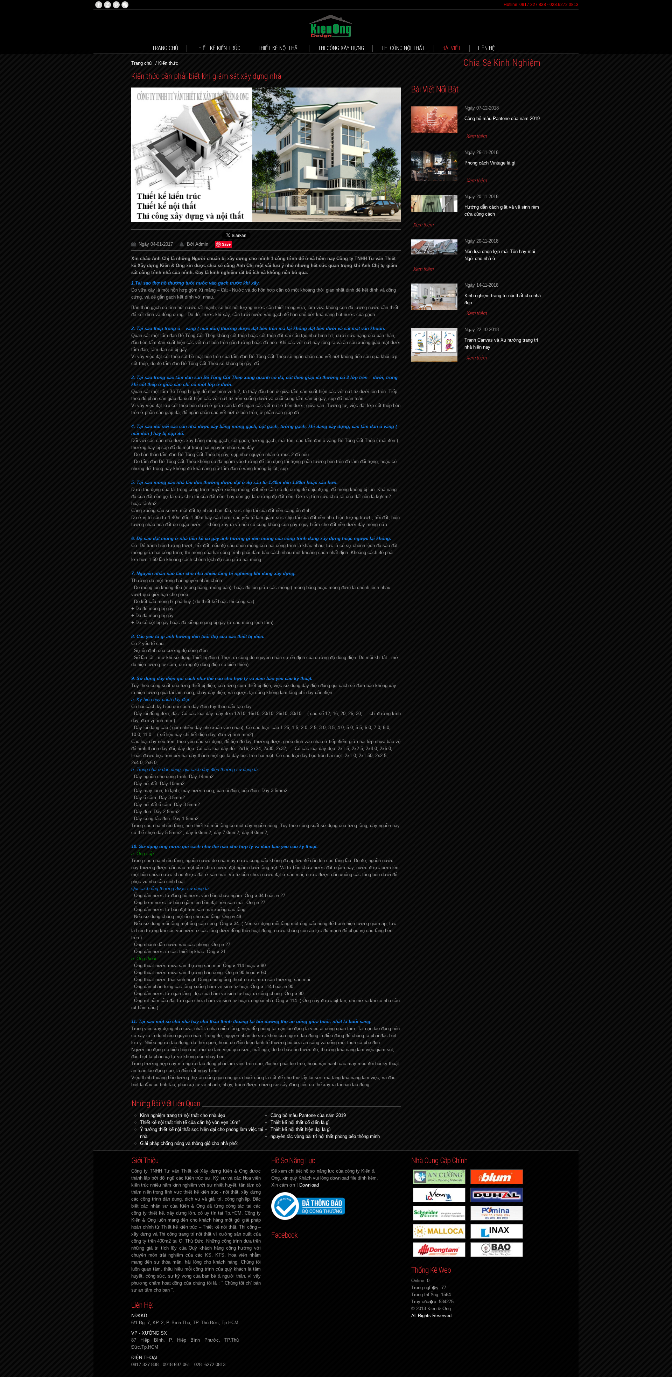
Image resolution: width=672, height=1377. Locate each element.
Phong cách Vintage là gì (490, 163)
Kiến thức (168, 63)
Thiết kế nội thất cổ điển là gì (300, 1122)
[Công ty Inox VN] (497, 1249)
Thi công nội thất (403, 48)
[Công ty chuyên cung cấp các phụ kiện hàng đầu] (497, 1176)
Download (309, 1185)
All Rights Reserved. (432, 1315)
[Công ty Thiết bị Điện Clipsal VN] (439, 1212)
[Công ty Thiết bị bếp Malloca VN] (439, 1230)
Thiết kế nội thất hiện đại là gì (301, 1129)
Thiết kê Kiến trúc (217, 48)
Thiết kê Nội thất (279, 48)
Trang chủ (165, 48)
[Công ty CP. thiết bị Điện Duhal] (497, 1194)
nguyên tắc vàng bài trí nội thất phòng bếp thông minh (325, 1136)
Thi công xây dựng (341, 48)
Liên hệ (486, 48)
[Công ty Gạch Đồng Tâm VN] (439, 1249)
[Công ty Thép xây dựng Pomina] (497, 1212)
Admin (201, 244)
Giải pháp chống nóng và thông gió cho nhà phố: (189, 1143)
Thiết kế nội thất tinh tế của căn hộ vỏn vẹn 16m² (190, 1122)
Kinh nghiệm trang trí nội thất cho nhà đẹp (182, 1115)
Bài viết (451, 48)
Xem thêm (476, 136)
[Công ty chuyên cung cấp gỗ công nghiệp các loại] (439, 1176)
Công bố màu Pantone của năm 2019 (308, 1115)
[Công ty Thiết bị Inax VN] (497, 1230)
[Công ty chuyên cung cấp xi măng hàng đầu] (439, 1194)
